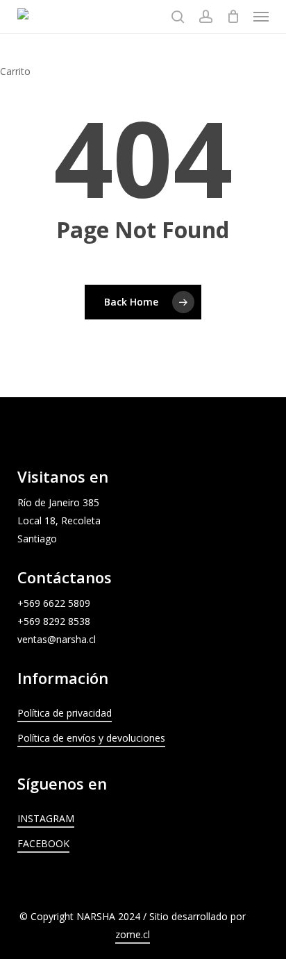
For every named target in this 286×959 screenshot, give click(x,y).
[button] (261, 17)
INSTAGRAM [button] (45, 818)
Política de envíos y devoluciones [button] (91, 737)
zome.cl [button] (132, 934)
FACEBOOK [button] (43, 843)
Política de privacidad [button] (64, 712)
